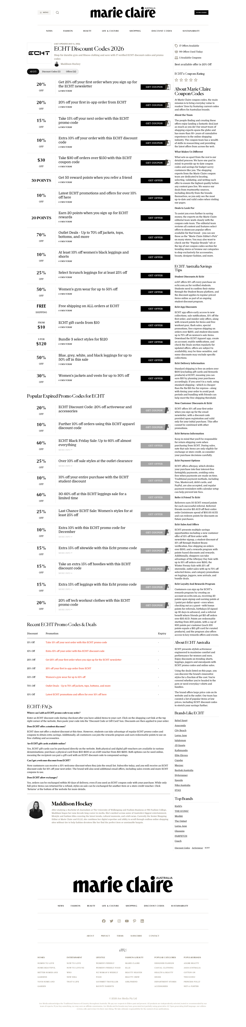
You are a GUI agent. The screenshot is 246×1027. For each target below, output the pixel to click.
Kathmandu (181, 750)
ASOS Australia (192, 968)
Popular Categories (165, 958)
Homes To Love (46, 963)
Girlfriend (131, 982)
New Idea (72, 977)
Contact (154, 936)
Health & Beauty (163, 973)
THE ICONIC (182, 811)
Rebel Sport (181, 720)
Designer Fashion (164, 963)
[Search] (57, 12)
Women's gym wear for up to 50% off (65, 677)
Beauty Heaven (133, 973)
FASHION (68, 31)
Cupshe (179, 760)
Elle (127, 968)
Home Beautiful (47, 968)
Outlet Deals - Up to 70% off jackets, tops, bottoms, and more (78, 686)
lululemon (180, 740)
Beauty (87, 31)
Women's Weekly (105, 963)
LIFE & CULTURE (110, 31)
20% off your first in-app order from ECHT (68, 668)
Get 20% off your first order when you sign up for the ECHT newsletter (83, 660)
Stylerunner (181, 775)
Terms (120, 936)
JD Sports (180, 745)
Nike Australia (182, 785)
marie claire (132, 963)
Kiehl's (178, 806)
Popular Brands (192, 958)
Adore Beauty (191, 963)
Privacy (105, 936)
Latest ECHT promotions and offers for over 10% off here (76, 694)
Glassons (179, 831)
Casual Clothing (163, 968)
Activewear (197, 848)
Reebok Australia (184, 770)
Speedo (179, 780)
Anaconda (180, 725)
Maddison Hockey (70, 64)
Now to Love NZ (75, 968)
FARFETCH (181, 836)
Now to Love (74, 963)
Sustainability (191, 31)
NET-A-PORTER (191, 986)
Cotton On (190, 973)
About (90, 936)
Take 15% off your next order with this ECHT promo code (76, 642)
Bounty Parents (105, 986)
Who (69, 973)
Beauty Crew (132, 977)
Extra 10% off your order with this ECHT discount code (75, 651)
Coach (178, 841)
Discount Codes (182, 848)
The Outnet (181, 821)
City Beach (180, 730)
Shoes (157, 977)
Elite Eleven (181, 755)
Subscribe (201, 13)
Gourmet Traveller (107, 982)
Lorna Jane (181, 735)
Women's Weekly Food (108, 968)
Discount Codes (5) (51, 71)
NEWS (49, 31)
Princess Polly (192, 982)
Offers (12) (71, 71)
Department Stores (165, 982)
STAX (178, 790)
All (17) (33, 71)
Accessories (161, 986)
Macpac (179, 765)
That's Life (73, 982)
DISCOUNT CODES (162, 31)
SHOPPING (135, 31)
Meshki (179, 816)
